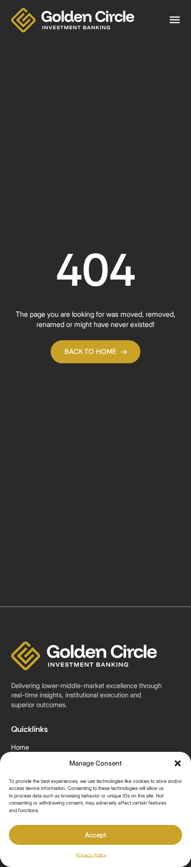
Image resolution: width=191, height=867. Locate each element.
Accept (95, 835)
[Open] (175, 20)
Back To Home (90, 351)
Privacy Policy (91, 855)
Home (20, 747)
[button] (177, 763)
